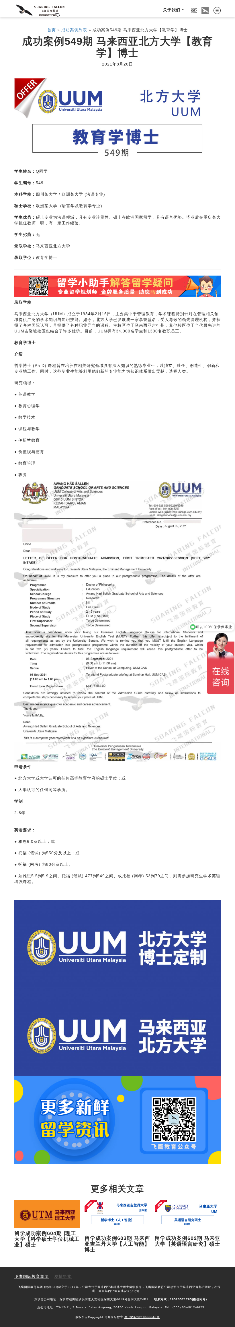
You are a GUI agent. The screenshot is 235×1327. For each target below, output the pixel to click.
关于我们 (171, 10)
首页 (51, 30)
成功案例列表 (74, 30)
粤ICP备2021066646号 (142, 1317)
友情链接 (63, 1277)
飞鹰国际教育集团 (31, 1277)
